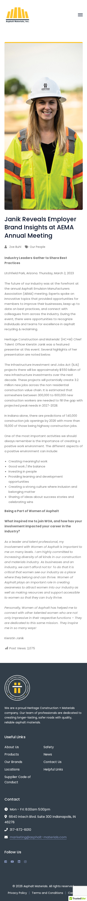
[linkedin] (19, 862)
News (48, 754)
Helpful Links (53, 769)
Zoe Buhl (15, 247)
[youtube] (12, 862)
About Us (11, 747)
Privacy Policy (17, 893)
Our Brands (13, 762)
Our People (37, 247)
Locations (12, 769)
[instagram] (25, 862)
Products (11, 754)
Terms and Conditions (47, 893)
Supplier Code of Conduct (17, 780)
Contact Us (53, 762)
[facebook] (5, 862)
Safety (49, 747)
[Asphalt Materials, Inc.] (17, 14)
